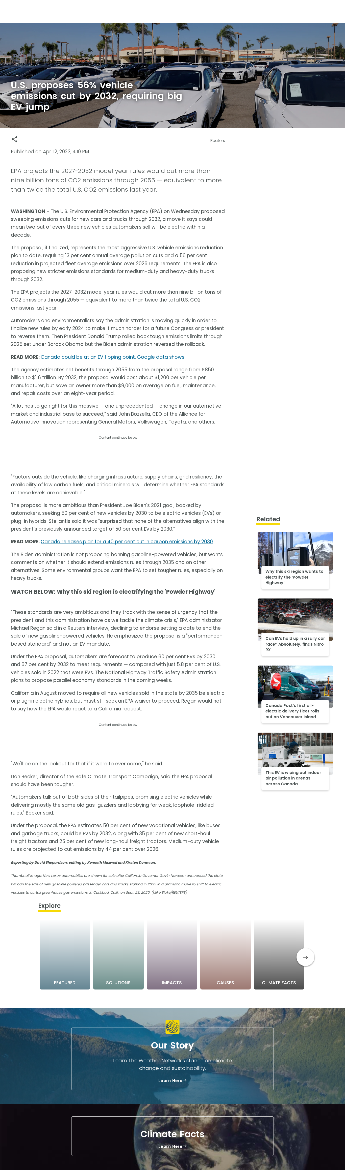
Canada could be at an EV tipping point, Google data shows (112, 357)
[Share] (14, 139)
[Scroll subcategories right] (305, 957)
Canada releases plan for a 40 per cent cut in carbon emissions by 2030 (127, 541)
